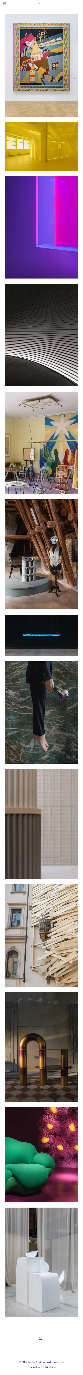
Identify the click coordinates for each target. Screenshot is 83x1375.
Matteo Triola (35, 1362)
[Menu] (4, 3)
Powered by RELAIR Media (41, 1367)
